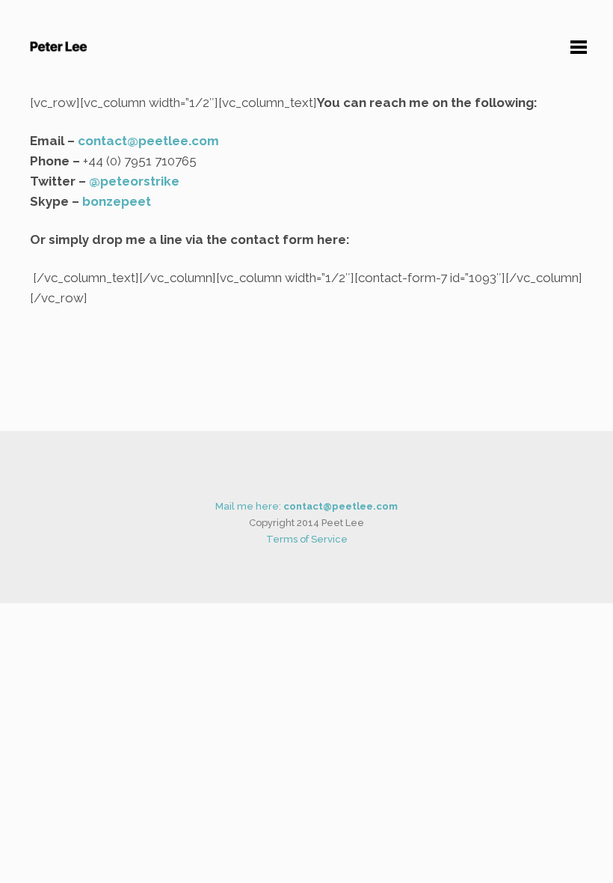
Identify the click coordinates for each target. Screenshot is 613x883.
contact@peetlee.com (148, 140)
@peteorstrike (134, 181)
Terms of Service (307, 539)
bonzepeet (116, 201)
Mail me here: (306, 506)
